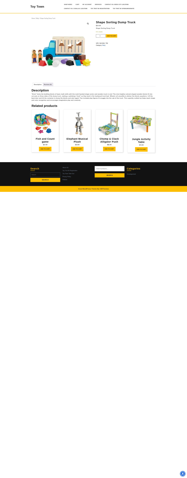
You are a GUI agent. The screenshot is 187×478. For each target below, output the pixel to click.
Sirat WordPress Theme (87, 189)
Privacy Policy (67, 176)
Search (109, 175)
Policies (65, 179)
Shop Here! (68, 4)
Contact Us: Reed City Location (117, 4)
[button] (88, 23)
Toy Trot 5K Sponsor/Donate (123, 8)
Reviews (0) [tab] (48, 84)
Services (98, 4)
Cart (77, 4)
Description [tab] (38, 84)
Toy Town (37, 6)
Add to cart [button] (45, 149)
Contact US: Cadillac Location (75, 8)
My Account (87, 4)
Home (33, 18)
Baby (37, 18)
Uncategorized (131, 174)
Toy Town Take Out (68, 173)
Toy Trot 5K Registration (100, 8)
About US (65, 167)
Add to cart (111, 36)
